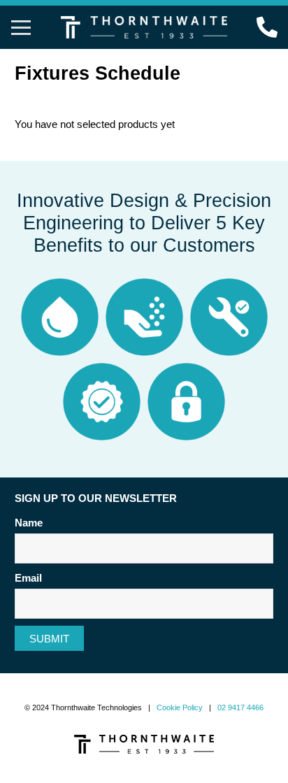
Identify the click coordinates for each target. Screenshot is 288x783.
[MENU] (21, 27)
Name (29, 523)
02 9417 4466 (240, 707)
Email (28, 578)
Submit (49, 639)
